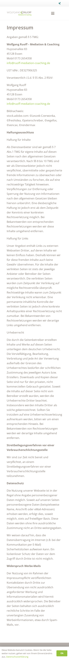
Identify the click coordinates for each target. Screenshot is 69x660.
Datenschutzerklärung (17, 656)
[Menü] (53, 13)
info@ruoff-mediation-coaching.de (28, 63)
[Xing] (59, 3)
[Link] (19, 13)
